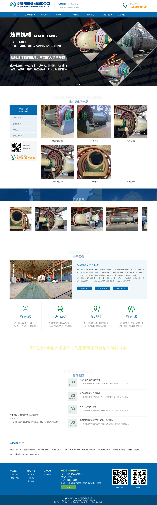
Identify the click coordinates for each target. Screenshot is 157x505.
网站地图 (92, 500)
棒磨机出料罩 (17, 135)
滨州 (100, 502)
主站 (62, 502)
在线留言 (75, 14)
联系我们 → (120, 288)
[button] (77, 84)
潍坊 (78, 502)
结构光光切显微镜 (88, 449)
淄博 (81, 502)
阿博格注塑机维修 (119, 449)
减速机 (15, 129)
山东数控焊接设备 (29, 449)
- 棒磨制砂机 (14, 478)
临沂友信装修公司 (32, 454)
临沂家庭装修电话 (134, 449)
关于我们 (29, 14)
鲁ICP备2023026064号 (74, 500)
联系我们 (121, 14)
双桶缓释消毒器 (44, 449)
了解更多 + (85, 288)
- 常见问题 (30, 481)
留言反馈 (69, 487)
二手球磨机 (16, 117)
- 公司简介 (47, 474)
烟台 (66, 502)
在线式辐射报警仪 (103, 449)
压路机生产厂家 (15, 449)
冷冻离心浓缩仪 (57, 449)
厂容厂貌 (106, 14)
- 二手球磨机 (14, 474)
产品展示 (44, 14)
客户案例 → (102, 288)
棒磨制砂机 (16, 123)
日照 (85, 502)
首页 (15, 14)
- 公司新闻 (30, 474)
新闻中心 (90, 14)
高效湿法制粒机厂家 (17, 454)
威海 (97, 502)
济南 (70, 502)
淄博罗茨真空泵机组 (72, 449)
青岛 (74, 502)
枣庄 (93, 502)
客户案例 (59, 14)
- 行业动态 (30, 478)
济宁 (89, 502)
